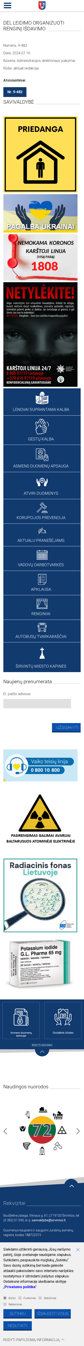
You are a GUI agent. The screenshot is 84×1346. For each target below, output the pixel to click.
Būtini (12, 1298)
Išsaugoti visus (53, 1313)
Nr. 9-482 (14, 92)
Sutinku (18, 1313)
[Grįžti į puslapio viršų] (71, 1186)
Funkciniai (30, 1298)
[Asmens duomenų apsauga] (21, 1020)
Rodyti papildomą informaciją (31, 1340)
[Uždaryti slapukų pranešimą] (79, 1250)
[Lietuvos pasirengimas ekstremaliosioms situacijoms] (42, 1130)
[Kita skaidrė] (77, 1130)
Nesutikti (17, 1325)
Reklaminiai (15, 1304)
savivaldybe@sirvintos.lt (49, 1220)
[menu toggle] (6, 4)
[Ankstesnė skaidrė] (4, 1130)
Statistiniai (50, 1298)
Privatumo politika (19, 1287)
